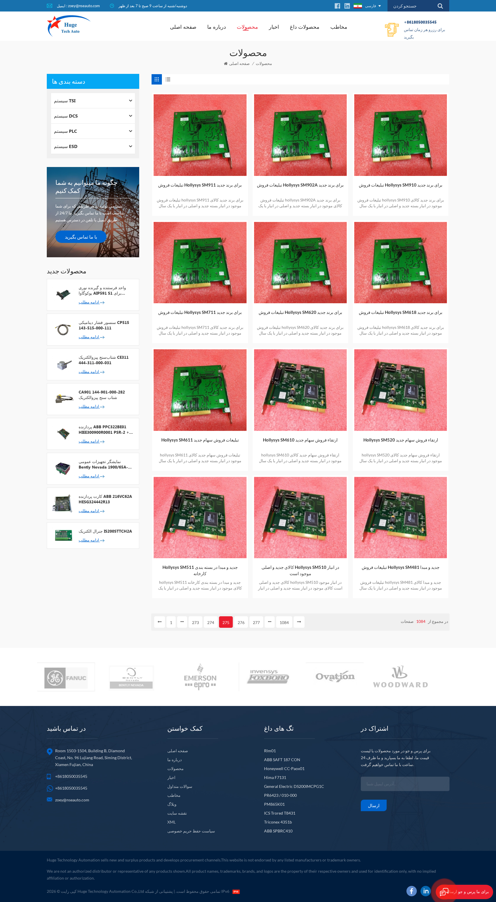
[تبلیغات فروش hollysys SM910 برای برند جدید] (400, 135)
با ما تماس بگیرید (81, 237)
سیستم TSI (64, 100)
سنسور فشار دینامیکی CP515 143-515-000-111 (104, 325)
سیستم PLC (65, 131)
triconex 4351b (278, 822)
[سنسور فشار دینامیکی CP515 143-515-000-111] (63, 329)
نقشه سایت (177, 813)
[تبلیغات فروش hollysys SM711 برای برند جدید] (200, 262)
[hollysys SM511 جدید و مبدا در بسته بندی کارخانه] (200, 517)
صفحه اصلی (183, 27)
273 (195, 622)
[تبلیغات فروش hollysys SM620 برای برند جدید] (300, 262)
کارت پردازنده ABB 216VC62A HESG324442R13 (105, 499)
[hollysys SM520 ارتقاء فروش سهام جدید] (400, 390)
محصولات (247, 27)
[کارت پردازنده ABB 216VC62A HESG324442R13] (63, 503)
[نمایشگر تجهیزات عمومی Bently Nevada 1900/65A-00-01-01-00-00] (63, 468)
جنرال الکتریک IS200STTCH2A (105, 531)
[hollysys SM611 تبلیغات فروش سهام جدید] (200, 390)
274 (210, 622)
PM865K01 (274, 804)
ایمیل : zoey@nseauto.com (78, 5)
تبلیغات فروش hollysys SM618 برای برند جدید (400, 312)
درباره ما (216, 27)
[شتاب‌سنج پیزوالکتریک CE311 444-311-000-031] (63, 363)
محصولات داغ (304, 27)
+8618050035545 (424, 29)
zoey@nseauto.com (72, 799)
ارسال (373, 805)
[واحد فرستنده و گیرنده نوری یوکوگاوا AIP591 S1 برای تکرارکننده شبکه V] (63, 294)
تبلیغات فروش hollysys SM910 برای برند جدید (400, 184)
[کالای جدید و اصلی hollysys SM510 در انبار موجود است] (300, 517)
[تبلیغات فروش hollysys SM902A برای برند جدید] (300, 135)
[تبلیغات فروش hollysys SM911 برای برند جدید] (200, 135)
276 (241, 622)
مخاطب (338, 27)
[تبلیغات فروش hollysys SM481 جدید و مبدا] (400, 517)
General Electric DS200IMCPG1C (294, 786)
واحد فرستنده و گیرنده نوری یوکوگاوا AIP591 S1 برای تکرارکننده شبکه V (102, 290)
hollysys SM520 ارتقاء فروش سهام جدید (400, 439)
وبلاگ (172, 804)
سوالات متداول (179, 786)
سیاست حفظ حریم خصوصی (191, 830)
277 (256, 622)
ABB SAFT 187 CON (282, 759)
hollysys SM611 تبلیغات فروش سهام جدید (200, 439)
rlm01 (270, 750)
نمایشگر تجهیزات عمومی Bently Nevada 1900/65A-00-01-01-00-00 (103, 464)
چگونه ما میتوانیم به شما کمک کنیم (86, 186)
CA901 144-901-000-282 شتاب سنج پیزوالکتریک (102, 394)
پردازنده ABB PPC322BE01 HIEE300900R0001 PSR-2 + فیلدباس (104, 429)
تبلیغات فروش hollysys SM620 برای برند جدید (300, 312)
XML (171, 822)
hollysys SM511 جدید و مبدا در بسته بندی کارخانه (200, 570)
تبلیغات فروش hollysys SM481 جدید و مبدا (400, 567)
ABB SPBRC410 (278, 830)
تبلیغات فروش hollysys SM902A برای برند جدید (300, 184)
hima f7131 (275, 777)
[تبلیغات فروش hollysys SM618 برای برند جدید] (400, 262)
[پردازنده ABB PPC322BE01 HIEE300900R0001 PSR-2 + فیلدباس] (63, 433)
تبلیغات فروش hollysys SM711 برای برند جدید (200, 312)
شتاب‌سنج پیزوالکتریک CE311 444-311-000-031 (104, 359)
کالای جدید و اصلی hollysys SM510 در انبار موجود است (300, 570)
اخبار (274, 27)
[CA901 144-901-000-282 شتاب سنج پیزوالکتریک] (63, 398)
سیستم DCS (66, 116)
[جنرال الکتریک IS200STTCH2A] (63, 535)
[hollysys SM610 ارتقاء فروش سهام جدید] (300, 390)
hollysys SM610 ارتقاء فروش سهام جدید (300, 439)
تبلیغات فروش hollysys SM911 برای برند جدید (200, 184)
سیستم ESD (66, 146)
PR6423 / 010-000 (280, 795)
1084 (284, 622)
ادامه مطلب (89, 302)
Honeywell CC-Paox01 (284, 768)
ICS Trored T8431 (279, 813)
